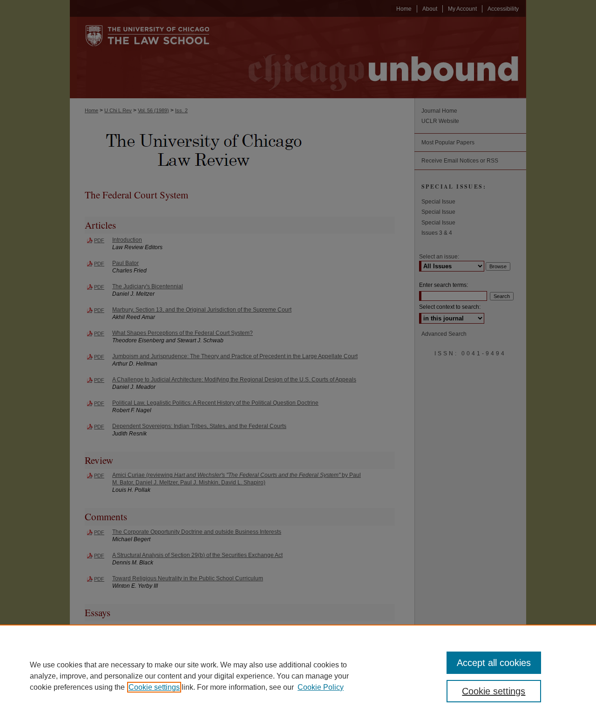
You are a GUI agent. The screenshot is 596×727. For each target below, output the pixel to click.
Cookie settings (154, 687)
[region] (298, 676)
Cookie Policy (321, 687)
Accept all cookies (494, 663)
